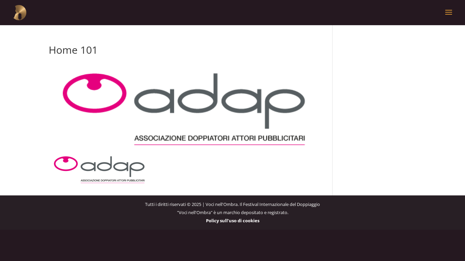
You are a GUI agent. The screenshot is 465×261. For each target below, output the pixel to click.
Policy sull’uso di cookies (232, 221)
